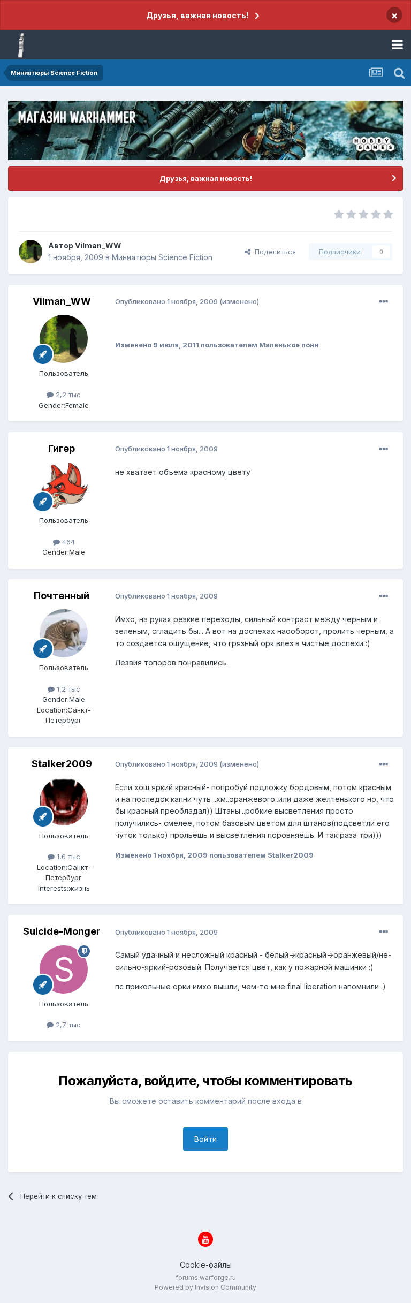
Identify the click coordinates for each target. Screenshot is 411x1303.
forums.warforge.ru (206, 1278)
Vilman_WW (98, 245)
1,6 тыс (67, 856)
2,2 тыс (67, 394)
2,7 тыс (67, 1024)
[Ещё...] (383, 302)
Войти (205, 1138)
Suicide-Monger (62, 931)
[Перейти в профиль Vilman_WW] (30, 251)
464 (67, 541)
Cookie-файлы (206, 1264)
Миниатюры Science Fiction (162, 257)
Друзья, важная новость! (197, 15)
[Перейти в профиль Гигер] (64, 486)
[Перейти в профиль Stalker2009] (64, 801)
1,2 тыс (67, 689)
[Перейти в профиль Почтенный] (64, 633)
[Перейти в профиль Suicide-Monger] (64, 969)
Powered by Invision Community (205, 1287)
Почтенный (61, 595)
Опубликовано (166, 301)
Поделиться (273, 251)
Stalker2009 (62, 763)
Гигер (61, 448)
